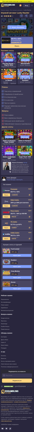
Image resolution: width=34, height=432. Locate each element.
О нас (3, 352)
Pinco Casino (15, 211)
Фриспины (4, 321)
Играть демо (8, 60)
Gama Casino (4, 345)
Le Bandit (8, 80)
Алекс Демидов (11, 178)
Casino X (3, 342)
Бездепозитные (5, 318)
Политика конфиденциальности (9, 366)
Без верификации (6, 302)
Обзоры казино (6, 333)
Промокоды (4, 323)
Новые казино (4, 305)
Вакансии (3, 358)
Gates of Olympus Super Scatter (9, 141)
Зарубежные (4, 307)
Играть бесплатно (18, 27)
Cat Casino (4, 337)
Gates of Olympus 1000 (9, 157)
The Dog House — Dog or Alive (8, 64)
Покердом (14, 189)
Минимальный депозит (7, 310)
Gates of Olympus (24, 140)
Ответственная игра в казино (9, 364)
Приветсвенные (5, 329)
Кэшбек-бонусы (5, 326)
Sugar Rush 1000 (25, 157)
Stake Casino (15, 200)
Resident (25, 80)
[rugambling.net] (8, 5)
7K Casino (14, 222)
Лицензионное (5, 299)
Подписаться (17, 381)
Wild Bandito (25, 63)
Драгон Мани (4, 339)
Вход (26, 5)
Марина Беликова (17, 162)
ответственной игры (6, 421)
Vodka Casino (15, 233)
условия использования (20, 402)
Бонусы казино (6, 314)
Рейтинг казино (6, 295)
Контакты (3, 355)
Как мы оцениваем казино (8, 361)
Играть (17, 46)
